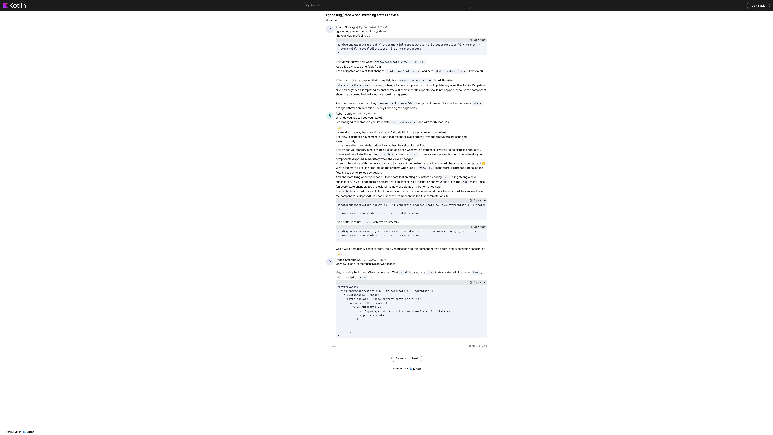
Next (415, 358)
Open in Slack (477, 346)
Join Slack (758, 5)
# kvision (331, 20)
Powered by (14, 432)
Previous (400, 358)
